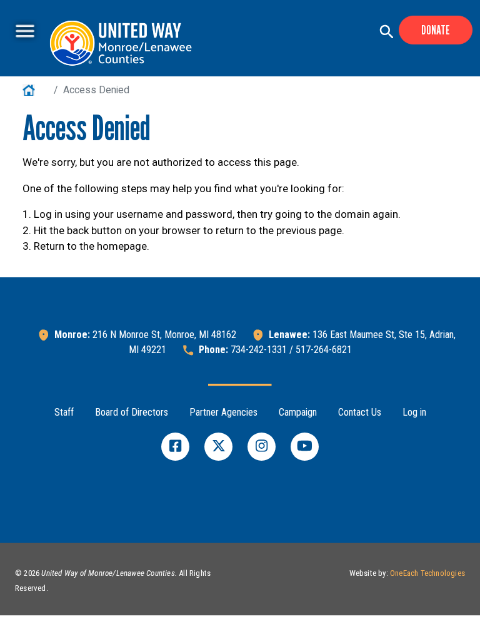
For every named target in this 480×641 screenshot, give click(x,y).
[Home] (125, 43)
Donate (435, 30)
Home (35, 90)
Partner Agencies (223, 412)
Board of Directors (131, 412)
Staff (64, 412)
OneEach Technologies (427, 573)
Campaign (298, 412)
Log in (414, 412)
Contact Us (359, 412)
